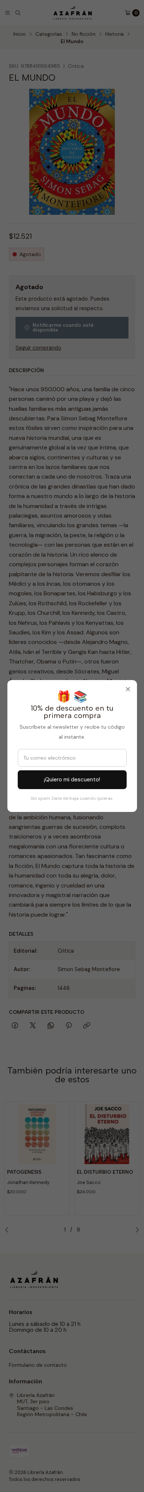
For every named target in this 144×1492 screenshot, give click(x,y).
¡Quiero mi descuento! (72, 779)
